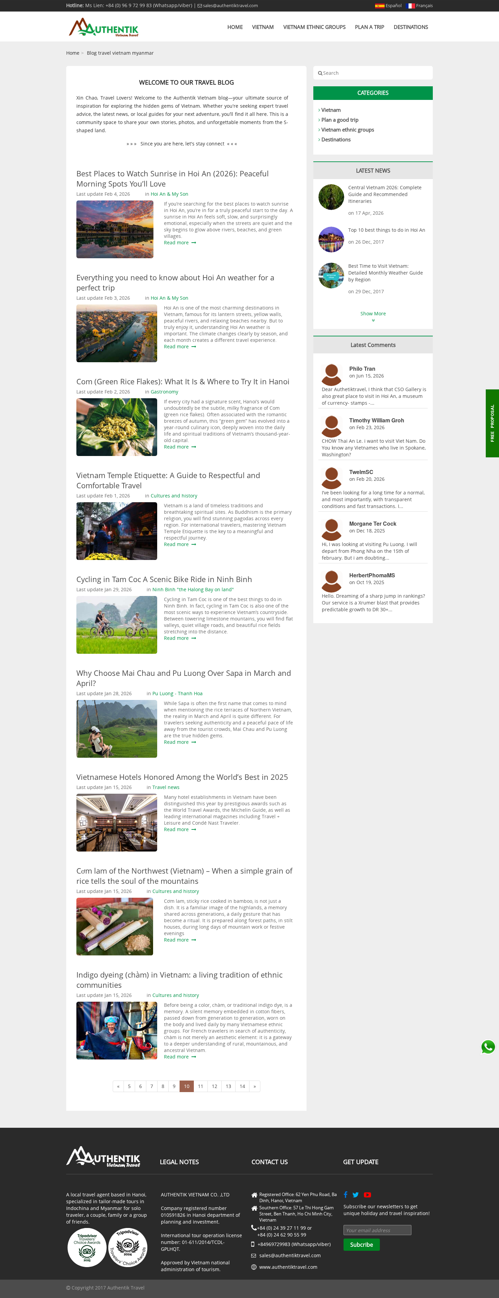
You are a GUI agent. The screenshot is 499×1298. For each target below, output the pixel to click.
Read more (177, 242)
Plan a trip (369, 26)
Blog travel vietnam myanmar (120, 53)
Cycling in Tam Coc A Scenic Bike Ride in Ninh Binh (164, 579)
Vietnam (263, 26)
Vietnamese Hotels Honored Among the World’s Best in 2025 (182, 777)
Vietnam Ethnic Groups (314, 26)
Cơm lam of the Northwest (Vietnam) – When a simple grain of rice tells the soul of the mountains (184, 875)
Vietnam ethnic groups (347, 129)
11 (200, 1086)
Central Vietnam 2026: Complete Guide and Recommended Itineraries (385, 194)
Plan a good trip (339, 119)
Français (424, 5)
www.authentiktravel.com (288, 1267)
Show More (373, 313)
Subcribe (361, 1244)
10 (186, 1086)
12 (214, 1086)
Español (393, 5)
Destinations (411, 26)
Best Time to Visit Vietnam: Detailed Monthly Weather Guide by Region (385, 273)
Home (235, 26)
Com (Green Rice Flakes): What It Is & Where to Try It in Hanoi (183, 381)
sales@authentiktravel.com (230, 5)
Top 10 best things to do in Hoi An (386, 230)
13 (228, 1086)
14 (242, 1086)
